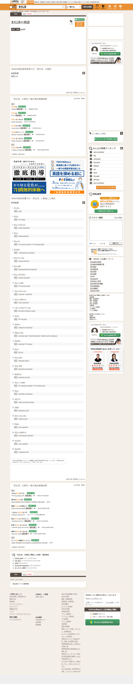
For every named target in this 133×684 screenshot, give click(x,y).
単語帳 (91, 316)
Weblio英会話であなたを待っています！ (106, 349)
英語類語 (42, 2)
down (19, 527)
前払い (17, 391)
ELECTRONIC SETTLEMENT (21, 502)
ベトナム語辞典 (94, 310)
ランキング (82, 92)
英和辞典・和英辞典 (24, 11)
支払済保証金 (95, 286)
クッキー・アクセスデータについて (20, 614)
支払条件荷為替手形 (97, 264)
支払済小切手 (95, 291)
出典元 (68, 92)
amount (23, 386)
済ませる (22, 225)
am (95, 169)
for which (21, 311)
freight (43, 336)
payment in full (23, 410)
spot (19, 427)
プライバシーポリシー (16, 604)
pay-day (24, 319)
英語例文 (37, 2)
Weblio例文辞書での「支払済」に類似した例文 (33, 198)
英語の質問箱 (66, 626)
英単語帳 (53, 2)
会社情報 (38, 622)
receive (20, 278)
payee (23, 219)
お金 (22, 258)
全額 (16, 407)
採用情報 (38, 625)
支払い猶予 (17, 266)
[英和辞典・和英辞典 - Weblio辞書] (14, 1)
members (20, 134)
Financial (97, 162)
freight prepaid (34, 336)
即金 (16, 424)
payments (19, 122)
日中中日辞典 (66, 609)
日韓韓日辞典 (66, 611)
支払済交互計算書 (96, 284)
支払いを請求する (20, 299)
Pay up (20, 352)
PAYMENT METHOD (38, 502)
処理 (20, 366)
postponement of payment (27, 269)
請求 (16, 324)
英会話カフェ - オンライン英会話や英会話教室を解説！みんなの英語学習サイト (71, 656)
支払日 (17, 316)
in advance (53, 336)
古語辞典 (92, 305)
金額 (21, 283)
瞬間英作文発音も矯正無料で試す (79, 24)
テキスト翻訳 (97, 217)
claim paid (19, 558)
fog (95, 155)
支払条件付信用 (95, 262)
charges (21, 419)
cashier (28, 244)
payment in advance (25, 394)
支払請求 (17, 250)
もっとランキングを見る (106, 187)
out (28, 261)
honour (29, 344)
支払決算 (93, 274)
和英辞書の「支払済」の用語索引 (16, 579)
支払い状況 (18, 357)
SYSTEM (44, 543)
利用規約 (12, 601)
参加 (16, 341)
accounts (26, 402)
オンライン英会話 (72, 2)
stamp (15, 150)
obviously (97, 159)
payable (21, 327)
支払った (17, 283)
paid (16, 76)
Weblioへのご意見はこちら (94, 598)
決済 (16, 399)
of (17, 150)
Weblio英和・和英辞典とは (17, 596)
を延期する (22, 432)
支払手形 (17, 441)
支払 (15, 258)
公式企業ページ (40, 620)
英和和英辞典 (30, 2)
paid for (19, 514)
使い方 (103, 8)
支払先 (16, 216)
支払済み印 (94, 279)
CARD (13, 543)
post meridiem (99, 183)
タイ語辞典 (92, 308)
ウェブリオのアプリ (15, 619)
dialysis (96, 166)
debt (19, 534)
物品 (16, 374)
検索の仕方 (12, 599)
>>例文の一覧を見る (18, 154)
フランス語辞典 (66, 614)
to (22, 141)
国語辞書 (92, 297)
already (14, 514)
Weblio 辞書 (14, 11)
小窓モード (97, 8)
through (96, 176)
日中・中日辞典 (94, 302)
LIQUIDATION (36, 543)
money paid (22, 261)
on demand (28, 327)
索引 (71, 92)
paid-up (13, 134)
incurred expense (22, 565)
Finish (13, 122)
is (31, 311)
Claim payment (23, 302)
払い (19, 324)
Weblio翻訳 (118, 217)
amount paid (25, 286)
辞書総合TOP (13, 609)
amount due (41, 386)
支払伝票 (17, 449)
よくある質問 (109, 602)
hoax (95, 173)
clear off (14, 534)
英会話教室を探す (95, 2)
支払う (16, 233)
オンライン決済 (20, 568)
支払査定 (93, 267)
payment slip (24, 452)
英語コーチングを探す (84, 2)
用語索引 (75, 92)
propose (21, 294)
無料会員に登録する (106, 211)
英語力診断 (59, 2)
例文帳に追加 (22, 106)
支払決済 (93, 271)
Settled (13, 109)
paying (23, 244)
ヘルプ (11, 611)
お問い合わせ (40, 597)
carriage (21, 336)
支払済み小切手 (95, 281)
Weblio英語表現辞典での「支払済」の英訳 (31, 69)
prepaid (22, 508)
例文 (24, 14)
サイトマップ (13, 606)
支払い (16, 225)
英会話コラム (93, 319)
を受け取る (21, 274)
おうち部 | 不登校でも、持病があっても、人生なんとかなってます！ (71, 663)
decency (96, 179)
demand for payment (27, 253)
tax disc (18, 561)
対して (18, 308)
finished (14, 521)
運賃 (16, 333)
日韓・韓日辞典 (94, 303)
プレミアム (109, 8)
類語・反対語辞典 (94, 298)
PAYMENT (19, 543)
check (18, 128)
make (20, 402)
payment (21, 150)
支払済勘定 (94, 288)
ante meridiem (99, 152)
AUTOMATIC (27, 543)
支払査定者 (94, 269)
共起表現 (47, 2)
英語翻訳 (65, 2)
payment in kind (24, 377)
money (27, 311)
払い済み (20, 333)
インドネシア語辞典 (95, 307)
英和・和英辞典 (94, 300)
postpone (23, 435)
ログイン (115, 8)
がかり (18, 416)
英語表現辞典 (33, 11)
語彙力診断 (92, 317)
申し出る (23, 291)
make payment (16, 141)
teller (42, 244)
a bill (20, 444)
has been (18, 495)
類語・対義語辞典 (67, 599)
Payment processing (25, 369)
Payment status (23, 361)
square (31, 402)
